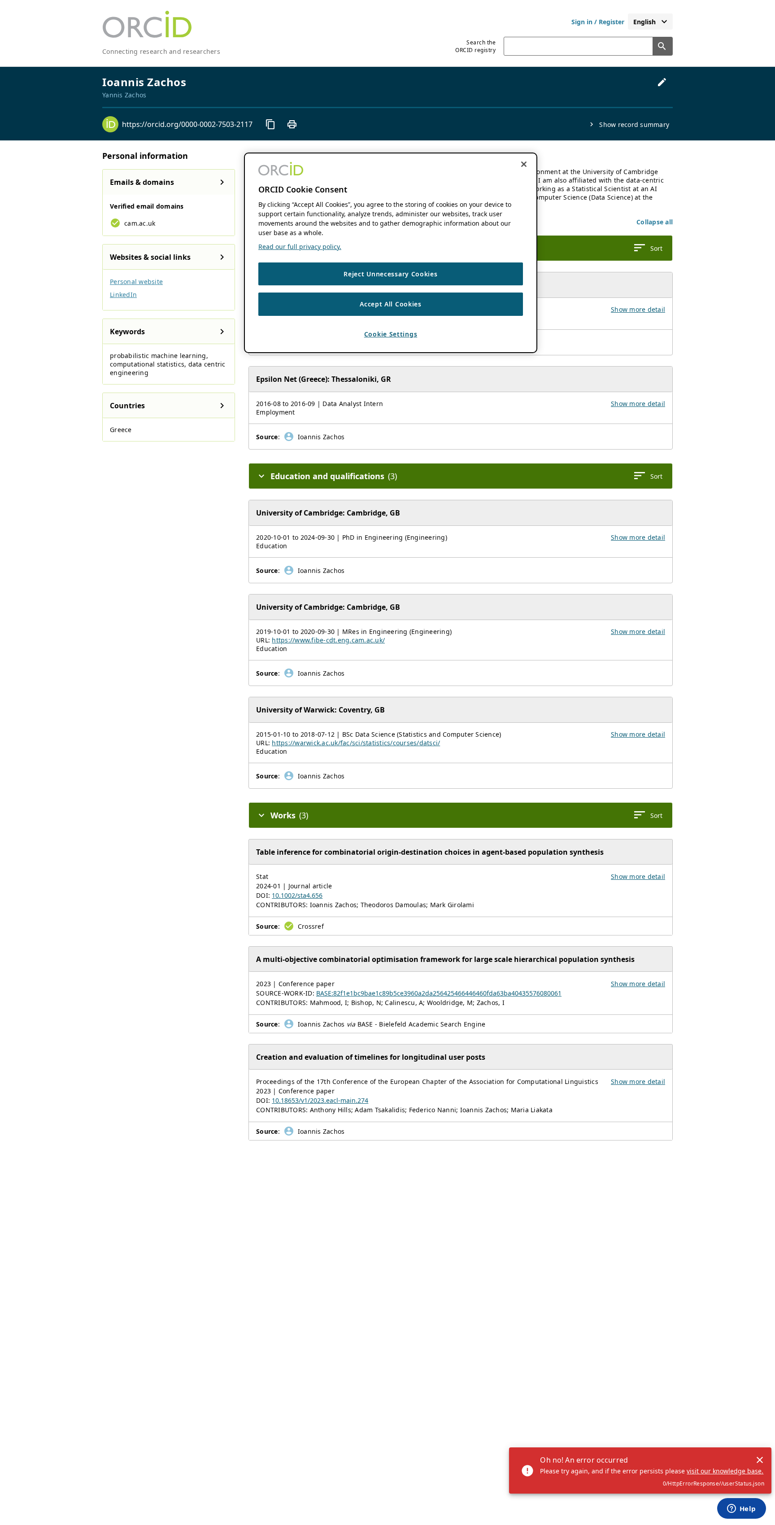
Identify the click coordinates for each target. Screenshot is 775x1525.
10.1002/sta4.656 (297, 895)
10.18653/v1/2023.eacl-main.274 (320, 1100)
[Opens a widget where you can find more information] (741, 1509)
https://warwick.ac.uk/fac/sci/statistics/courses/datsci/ (356, 742)
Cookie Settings (391, 334)
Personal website (136, 281)
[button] (654, 222)
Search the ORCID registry (475, 46)
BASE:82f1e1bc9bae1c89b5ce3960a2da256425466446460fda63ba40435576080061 (439, 993)
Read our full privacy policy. (299, 246)
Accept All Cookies (391, 304)
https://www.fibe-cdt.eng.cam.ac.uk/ (328, 640)
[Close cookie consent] (524, 164)
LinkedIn (123, 294)
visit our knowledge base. (725, 1471)
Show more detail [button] (638, 309)
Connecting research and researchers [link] (161, 51)
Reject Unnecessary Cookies (390, 274)
